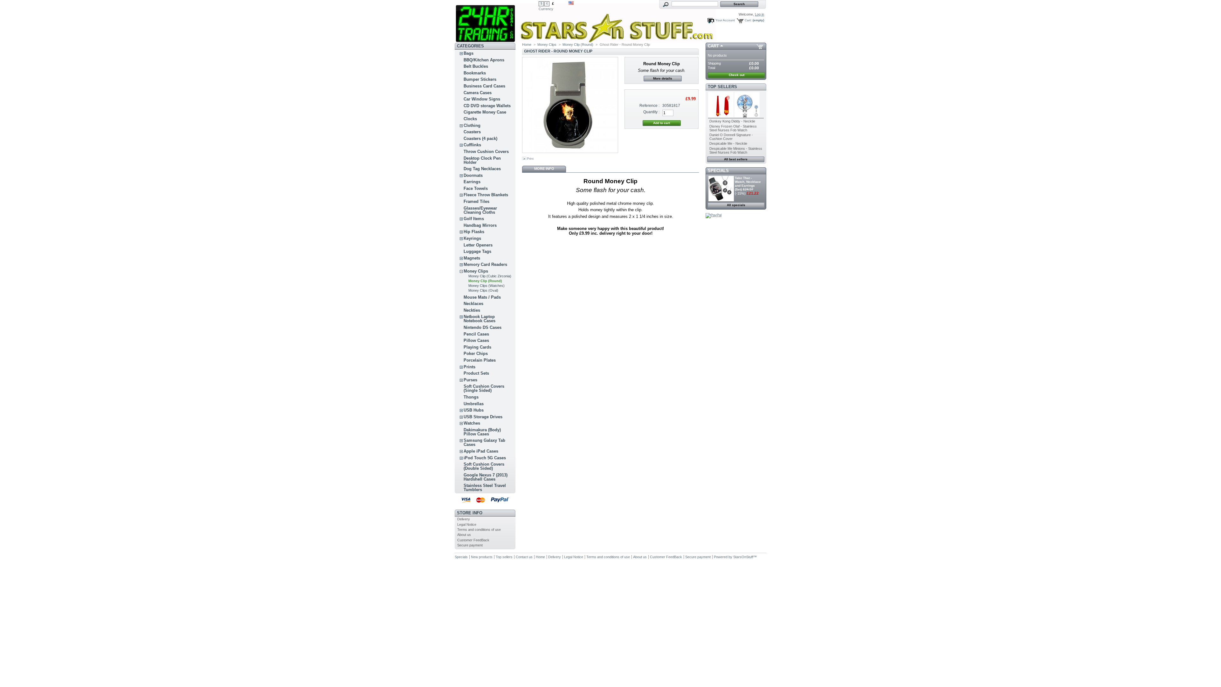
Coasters (472, 131)
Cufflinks (472, 144)
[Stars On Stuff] (497, 21)
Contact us (524, 557)
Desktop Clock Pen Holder (482, 160)
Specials (718, 170)
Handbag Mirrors (480, 225)
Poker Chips (476, 353)
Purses (470, 380)
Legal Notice (466, 524)
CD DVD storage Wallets (487, 105)
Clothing (472, 125)
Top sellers (722, 86)
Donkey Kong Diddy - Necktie (732, 121)
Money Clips (476, 271)
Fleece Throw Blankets (486, 194)
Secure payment (470, 545)
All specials (736, 205)
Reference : (649, 105)
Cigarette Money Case (485, 112)
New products (482, 557)
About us (464, 535)
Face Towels (476, 188)
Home (526, 44)
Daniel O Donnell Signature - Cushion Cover (731, 137)
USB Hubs (474, 410)
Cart (713, 46)
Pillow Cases (476, 340)
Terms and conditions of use (479, 529)
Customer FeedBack (473, 540)
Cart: (748, 20)
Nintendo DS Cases (482, 327)
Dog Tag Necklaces (482, 168)
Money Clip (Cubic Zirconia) (489, 276)
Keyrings (472, 238)
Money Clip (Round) (485, 281)
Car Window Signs (482, 99)
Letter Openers (478, 245)
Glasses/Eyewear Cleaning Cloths (480, 210)
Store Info (469, 512)
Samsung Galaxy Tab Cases (484, 442)
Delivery (463, 519)
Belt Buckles (476, 66)
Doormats (473, 175)
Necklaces (473, 303)
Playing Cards (477, 347)
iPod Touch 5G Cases (485, 457)
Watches (472, 423)
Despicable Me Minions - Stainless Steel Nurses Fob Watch (735, 150)
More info (544, 168)
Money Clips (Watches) (486, 286)
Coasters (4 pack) (480, 138)
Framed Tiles (476, 201)
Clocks (470, 118)
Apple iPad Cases (481, 451)
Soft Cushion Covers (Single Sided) (484, 388)
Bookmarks (475, 73)
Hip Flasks (474, 231)
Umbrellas (474, 403)
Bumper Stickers (480, 79)
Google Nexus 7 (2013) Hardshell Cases (485, 477)
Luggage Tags (477, 251)
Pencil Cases (476, 334)
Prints (469, 366)
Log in (759, 14)
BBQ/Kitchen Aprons (484, 60)
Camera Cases (478, 92)
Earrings (472, 181)
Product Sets (476, 373)
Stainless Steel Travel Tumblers (485, 487)
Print (530, 158)
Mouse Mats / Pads (482, 297)
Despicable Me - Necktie (728, 143)
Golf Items (474, 218)
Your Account (725, 20)
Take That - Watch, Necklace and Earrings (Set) (748, 183)
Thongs (471, 397)
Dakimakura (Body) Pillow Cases (482, 431)
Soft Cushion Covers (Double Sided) (484, 466)
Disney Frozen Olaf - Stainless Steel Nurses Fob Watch (733, 128)
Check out (736, 75)
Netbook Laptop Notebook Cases (479, 318)
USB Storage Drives (483, 416)
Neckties (472, 310)
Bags (468, 53)
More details (662, 78)
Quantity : (651, 112)
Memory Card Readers (485, 264)
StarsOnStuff (743, 557)
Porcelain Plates (480, 360)
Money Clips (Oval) (483, 290)
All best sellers (736, 159)
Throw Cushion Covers (486, 151)
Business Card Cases (484, 86)
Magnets (472, 258)
